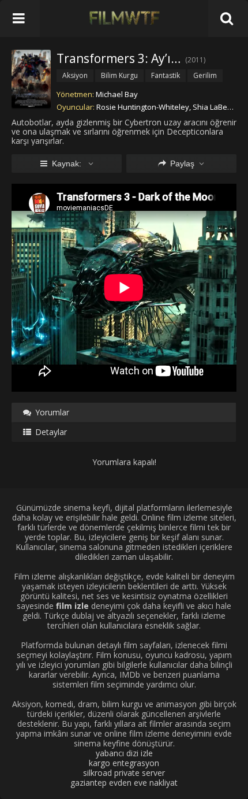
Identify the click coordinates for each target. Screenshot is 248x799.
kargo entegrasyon (124, 762)
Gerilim (205, 75)
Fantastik (165, 75)
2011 (195, 60)
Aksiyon (75, 75)
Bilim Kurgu (119, 75)
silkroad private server (124, 772)
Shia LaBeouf (216, 107)
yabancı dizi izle (124, 753)
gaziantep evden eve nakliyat (124, 782)
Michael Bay (117, 94)
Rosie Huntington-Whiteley (142, 107)
